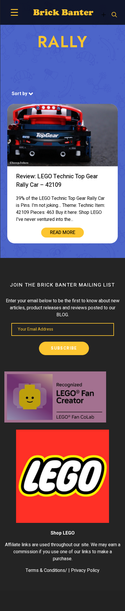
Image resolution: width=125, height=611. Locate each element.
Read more (62, 232)
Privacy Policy (85, 570)
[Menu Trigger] (14, 12)
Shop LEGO (63, 533)
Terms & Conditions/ (46, 570)
